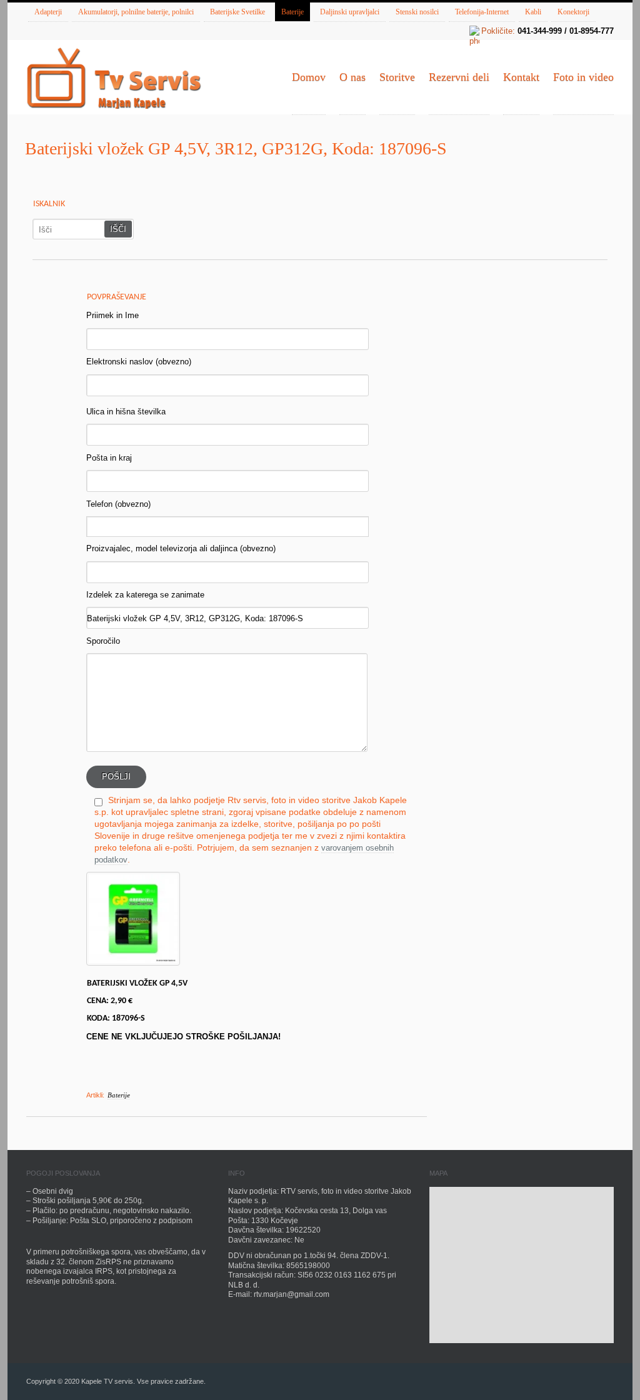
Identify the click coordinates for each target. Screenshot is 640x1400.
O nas (352, 77)
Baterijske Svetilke (237, 12)
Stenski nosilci (417, 12)
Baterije (292, 12)
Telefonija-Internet (482, 12)
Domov (309, 77)
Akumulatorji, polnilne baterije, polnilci (136, 12)
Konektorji (573, 12)
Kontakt (521, 77)
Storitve (397, 77)
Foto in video (583, 77)
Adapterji (48, 12)
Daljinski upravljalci (349, 12)
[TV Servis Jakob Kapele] (113, 79)
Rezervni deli (459, 77)
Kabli (533, 12)
